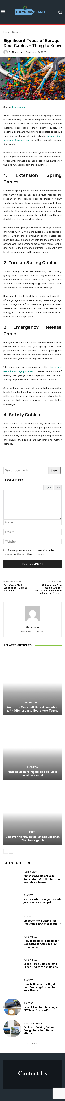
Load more (31, 1043)
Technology (32, 702)
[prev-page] (5, 851)
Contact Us (32, 1072)
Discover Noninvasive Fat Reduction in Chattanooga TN (33, 838)
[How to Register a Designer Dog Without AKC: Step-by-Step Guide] (12, 942)
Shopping (28, 1003)
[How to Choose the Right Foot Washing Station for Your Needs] (12, 985)
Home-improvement (34, 1023)
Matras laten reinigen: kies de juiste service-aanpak (33, 773)
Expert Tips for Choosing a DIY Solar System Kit (41, 1009)
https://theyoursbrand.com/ (32, 631)
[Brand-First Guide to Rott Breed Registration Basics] (12, 964)
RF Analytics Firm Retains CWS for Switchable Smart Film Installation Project (48, 589)
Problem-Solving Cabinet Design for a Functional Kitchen (40, 1030)
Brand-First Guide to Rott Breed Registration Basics (41, 965)
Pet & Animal (30, 937)
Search (55, 470)
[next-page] (11, 851)
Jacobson (17, 52)
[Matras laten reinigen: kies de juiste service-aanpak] (32, 748)
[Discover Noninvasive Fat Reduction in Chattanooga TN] (32, 813)
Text (57, 487)
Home (6, 32)
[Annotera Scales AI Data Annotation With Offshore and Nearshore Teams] (32, 683)
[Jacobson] (6, 52)
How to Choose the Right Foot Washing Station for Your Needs (40, 987)
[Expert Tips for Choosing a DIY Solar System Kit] (12, 1007)
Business (16, 32)
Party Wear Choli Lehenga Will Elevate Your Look (15, 588)
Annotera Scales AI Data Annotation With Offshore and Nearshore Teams (32, 708)
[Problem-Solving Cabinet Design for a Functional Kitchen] (12, 1028)
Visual (48, 487)
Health (32, 832)
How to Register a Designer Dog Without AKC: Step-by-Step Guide (41, 944)
